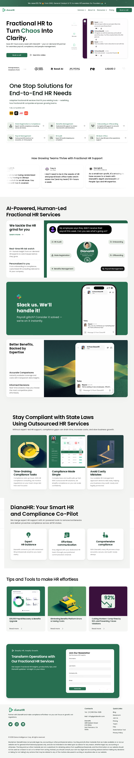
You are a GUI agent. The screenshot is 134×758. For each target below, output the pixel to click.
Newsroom (117, 715)
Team (115, 724)
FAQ (114, 727)
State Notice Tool (119, 730)
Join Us (115, 718)
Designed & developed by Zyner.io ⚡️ (115, 757)
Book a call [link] (124, 10)
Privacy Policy (118, 733)
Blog (114, 712)
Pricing (115, 721)
